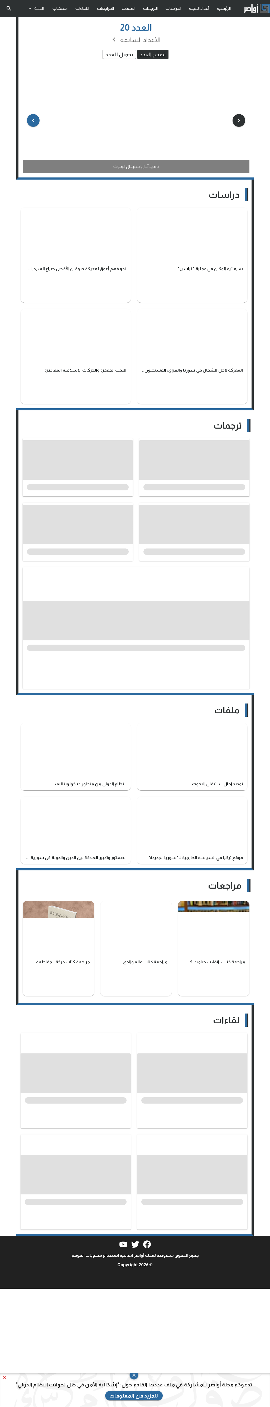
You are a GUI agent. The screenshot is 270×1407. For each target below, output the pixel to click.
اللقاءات (82, 8)
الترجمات (150, 8)
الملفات (128, 8)
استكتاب (60, 8)
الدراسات (173, 8)
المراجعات (105, 8)
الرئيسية (224, 8)
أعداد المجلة (199, 8)
